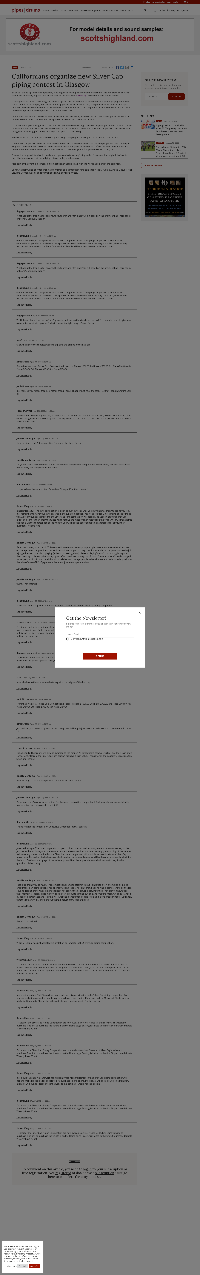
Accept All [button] (34, 1266)
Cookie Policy (11, 1266)
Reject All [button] (22, 1266)
